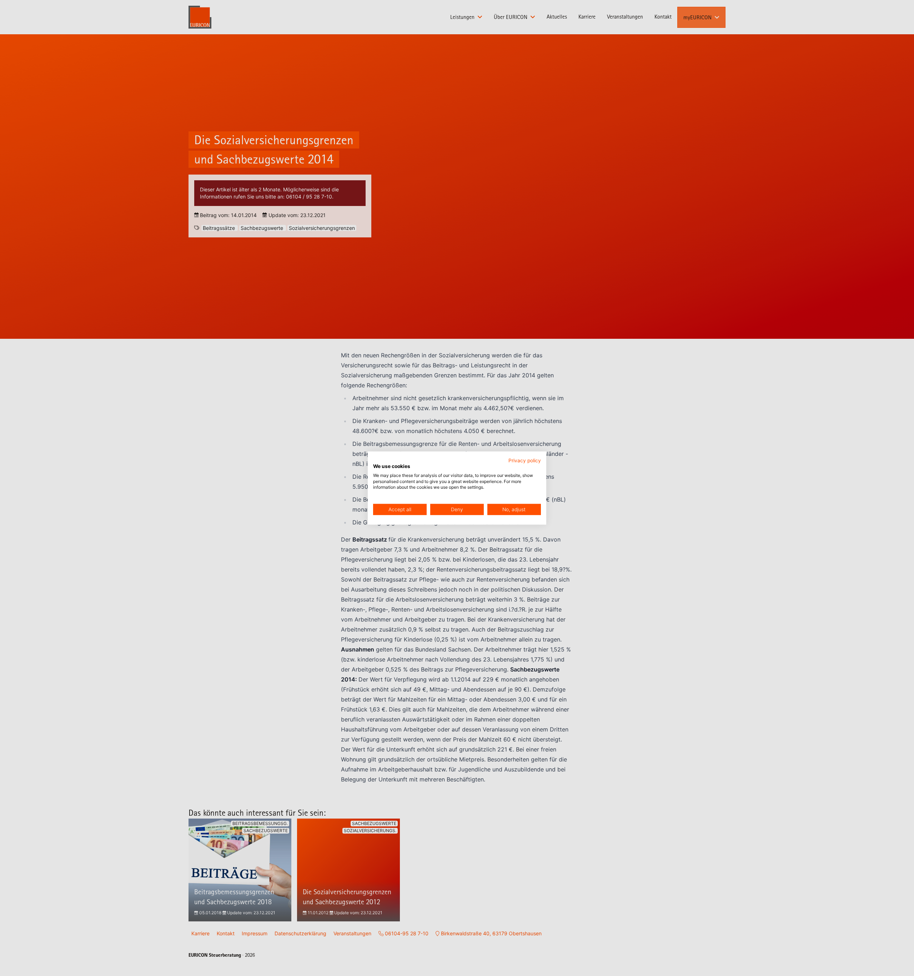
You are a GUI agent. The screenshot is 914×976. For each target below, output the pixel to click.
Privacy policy (524, 460)
